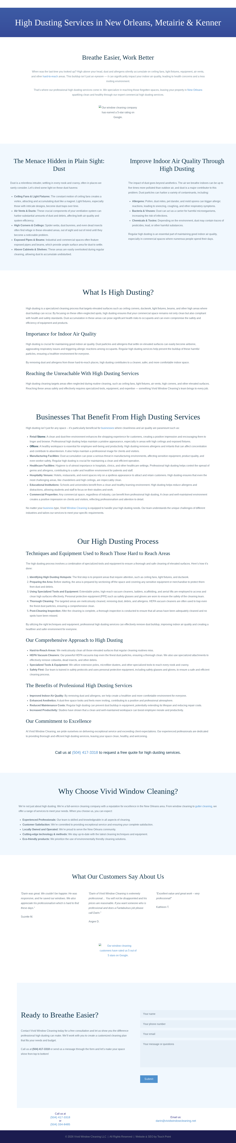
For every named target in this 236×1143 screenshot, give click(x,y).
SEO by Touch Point (159, 1136)
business (48, 508)
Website (140, 1136)
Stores (41, 436)
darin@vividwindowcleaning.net (176, 1120)
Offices (34, 446)
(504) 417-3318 (60, 1117)
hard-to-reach (50, 76)
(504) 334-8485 (60, 1124)
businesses (107, 428)
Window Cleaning (77, 508)
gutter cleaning (203, 806)
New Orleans (194, 90)
